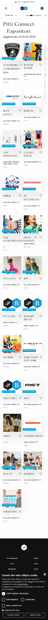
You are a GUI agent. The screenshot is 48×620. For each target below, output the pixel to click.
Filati (12, 564)
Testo (36, 569)
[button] (24, 610)
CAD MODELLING (10, 154)
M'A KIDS (8, 357)
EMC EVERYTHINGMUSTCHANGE (18, 239)
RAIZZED (29, 474)
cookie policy (23, 584)
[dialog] (24, 595)
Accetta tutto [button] (13, 615)
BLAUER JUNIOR (28, 67)
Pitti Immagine (12, 558)
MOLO (7, 436)
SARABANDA (10, 512)
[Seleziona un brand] (24, 8)
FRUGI (27, 238)
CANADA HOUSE (28, 154)
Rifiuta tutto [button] (35, 615)
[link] (42, 8)
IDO (26, 279)
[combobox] (45, 574)
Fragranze (12, 569)
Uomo (36, 558)
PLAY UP (7, 474)
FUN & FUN (9, 279)
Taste (36, 564)
